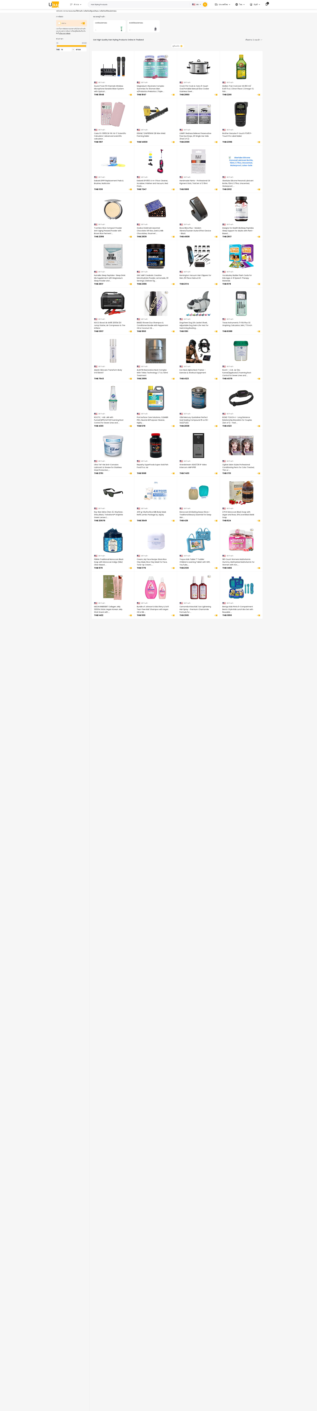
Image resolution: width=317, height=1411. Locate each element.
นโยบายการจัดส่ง (64, 33)
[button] (222, 4)
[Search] (205, 4)
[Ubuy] (54, 4)
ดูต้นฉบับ (175, 46)
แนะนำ (257, 40)
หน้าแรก (59, 11)
